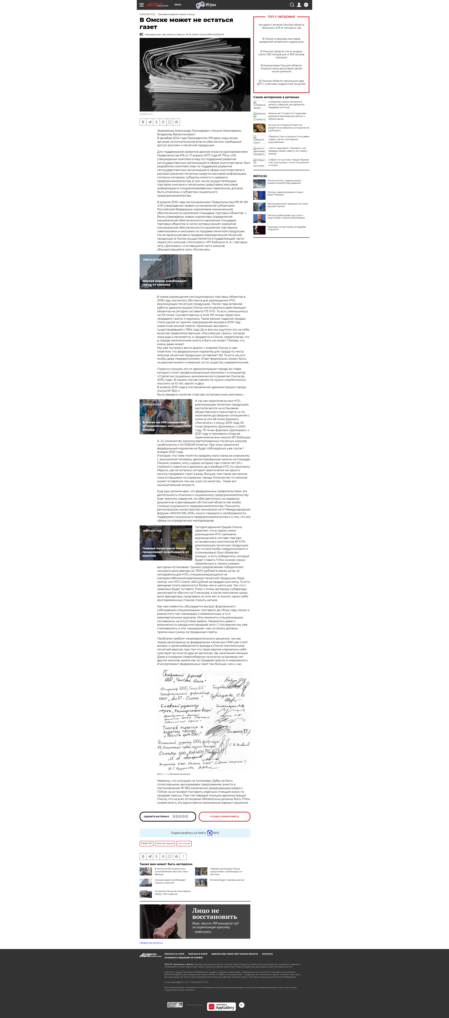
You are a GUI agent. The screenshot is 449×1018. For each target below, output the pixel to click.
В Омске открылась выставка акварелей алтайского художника (281, 40)
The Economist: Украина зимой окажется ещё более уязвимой (284, 181)
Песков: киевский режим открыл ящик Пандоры (285, 193)
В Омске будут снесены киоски (227, 880)
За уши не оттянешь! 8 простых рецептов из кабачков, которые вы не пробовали (288, 128)
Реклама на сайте (174, 954)
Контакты (267, 954)
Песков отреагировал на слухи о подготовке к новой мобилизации (286, 216)
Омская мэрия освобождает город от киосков (170, 881)
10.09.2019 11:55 (147, 14)
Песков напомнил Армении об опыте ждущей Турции (287, 205)
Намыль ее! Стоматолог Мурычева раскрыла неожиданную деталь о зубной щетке (287, 116)
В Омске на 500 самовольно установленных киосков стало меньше (171, 871)
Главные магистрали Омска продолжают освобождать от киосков (226, 871)
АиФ (166, 774)
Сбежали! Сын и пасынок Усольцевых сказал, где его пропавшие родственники (288, 139)
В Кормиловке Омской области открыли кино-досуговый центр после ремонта (281, 68)
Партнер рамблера (194, 1005)
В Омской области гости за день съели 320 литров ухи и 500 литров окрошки (281, 54)
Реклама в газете (197, 954)
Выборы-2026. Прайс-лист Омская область (235, 954)
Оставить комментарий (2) (224, 816)
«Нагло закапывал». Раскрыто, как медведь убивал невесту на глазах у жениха (288, 151)
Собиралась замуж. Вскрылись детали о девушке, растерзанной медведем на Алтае (286, 104)
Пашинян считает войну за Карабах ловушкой (286, 228)
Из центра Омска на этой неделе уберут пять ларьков (172, 892)
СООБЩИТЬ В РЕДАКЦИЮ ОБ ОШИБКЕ (184, 958)
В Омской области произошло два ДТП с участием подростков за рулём (281, 82)
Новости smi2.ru (151, 943)
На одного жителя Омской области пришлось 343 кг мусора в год (281, 26)
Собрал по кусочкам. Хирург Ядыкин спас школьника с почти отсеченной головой (288, 162)
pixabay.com (146, 113)
